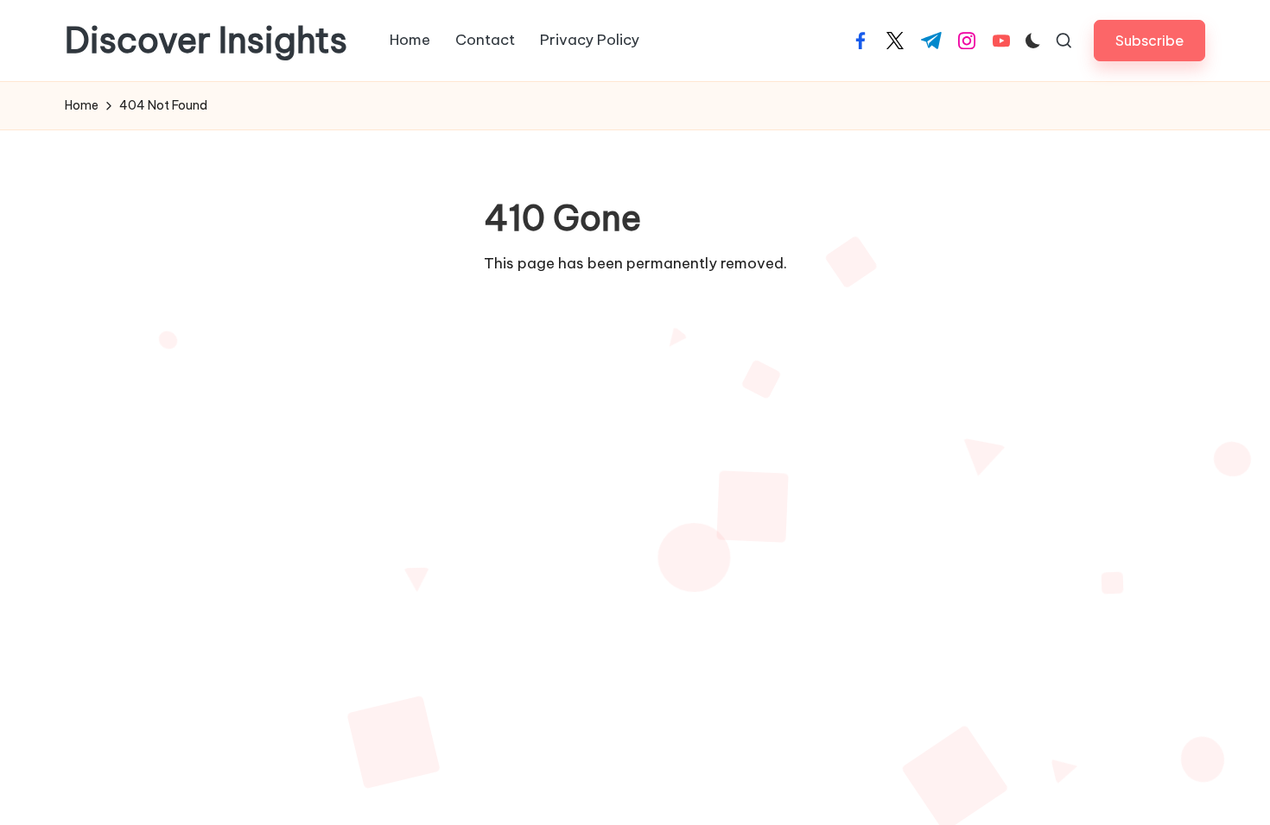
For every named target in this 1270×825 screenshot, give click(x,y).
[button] (1149, 40)
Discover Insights (206, 41)
